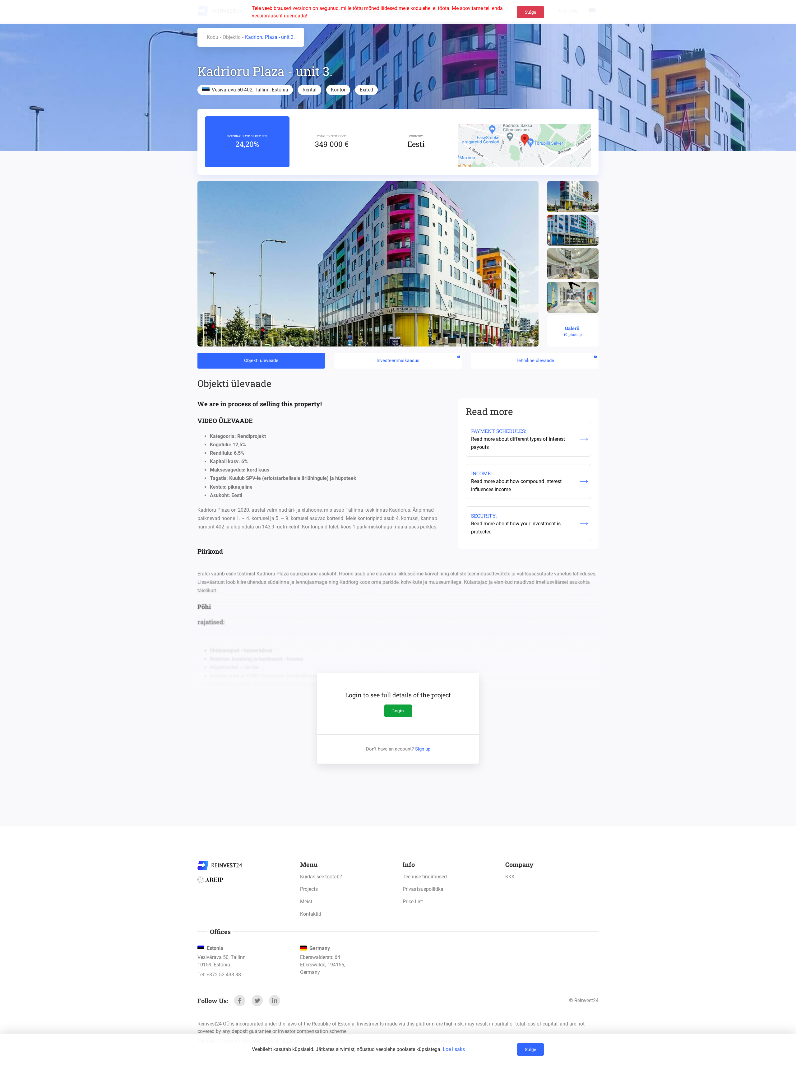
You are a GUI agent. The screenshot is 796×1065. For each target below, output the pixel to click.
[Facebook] (239, 1000)
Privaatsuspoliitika (423, 889)
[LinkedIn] (274, 1000)
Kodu (212, 37)
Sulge (530, 12)
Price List (413, 902)
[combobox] (526, 789)
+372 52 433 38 (223, 975)
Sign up (422, 749)
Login (398, 711)
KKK (510, 877)
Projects (309, 889)
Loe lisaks (454, 1049)
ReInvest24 (219, 865)
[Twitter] (257, 1000)
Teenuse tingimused (425, 877)
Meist (306, 902)
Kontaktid (310, 914)
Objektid (232, 37)
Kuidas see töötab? (321, 877)
